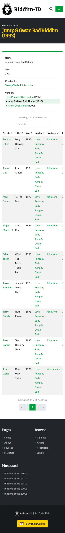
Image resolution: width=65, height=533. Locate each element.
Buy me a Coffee (35, 523)
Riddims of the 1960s (15, 473)
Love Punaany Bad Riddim (20, 96)
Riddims (15, 25)
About (7, 442)
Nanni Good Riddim (18, 105)
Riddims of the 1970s (15, 478)
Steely (8, 85)
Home (5, 25)
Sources (8, 447)
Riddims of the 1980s (15, 483)
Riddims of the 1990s (15, 488)
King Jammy (53, 369)
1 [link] (32, 407)
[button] (12, 133)
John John (52, 139)
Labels (40, 452)
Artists (40, 442)
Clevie (15, 85)
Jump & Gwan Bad (39, 157)
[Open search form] (51, 9)
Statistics (9, 452)
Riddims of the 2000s (15, 493)
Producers (42, 447)
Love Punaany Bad (39, 144)
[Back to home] (21, 9)
